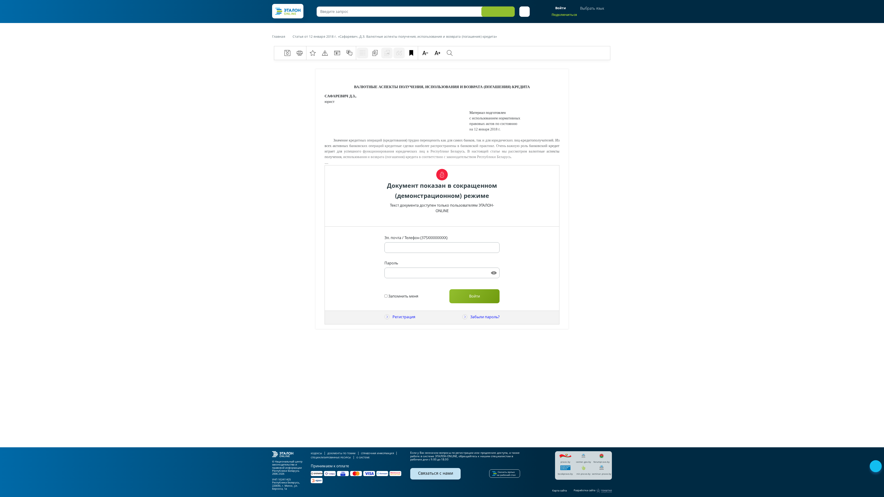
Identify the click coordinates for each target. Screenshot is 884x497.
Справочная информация (377, 453)
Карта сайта (559, 490)
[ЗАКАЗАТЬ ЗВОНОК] (876, 467)
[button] (524, 11)
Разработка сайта (585, 490)
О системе (363, 457)
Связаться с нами (435, 473)
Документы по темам (341, 453)
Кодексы (316, 453)
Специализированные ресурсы (331, 457)
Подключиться (564, 14)
